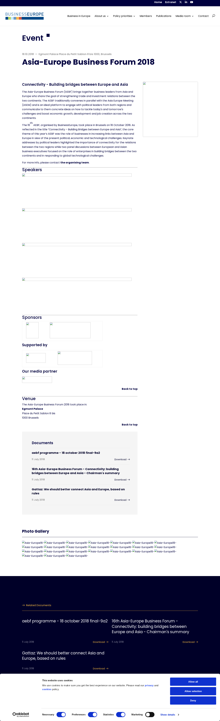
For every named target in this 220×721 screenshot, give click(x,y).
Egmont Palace (32, 409)
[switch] (92, 714)
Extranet (170, 2)
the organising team (74, 162)
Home (158, 2)
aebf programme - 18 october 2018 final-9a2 (66, 453)
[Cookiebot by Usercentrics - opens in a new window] (21, 714)
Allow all (193, 681)
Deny (193, 700)
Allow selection (193, 691)
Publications (163, 16)
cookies (47, 689)
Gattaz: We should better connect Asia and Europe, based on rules (78, 491)
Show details (167, 714)
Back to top (130, 389)
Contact (203, 16)
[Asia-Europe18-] (33, 543)
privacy (149, 685)
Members (146, 16)
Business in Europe (78, 16)
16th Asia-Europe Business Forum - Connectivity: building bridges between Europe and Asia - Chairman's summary (76, 471)
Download (120, 459)
